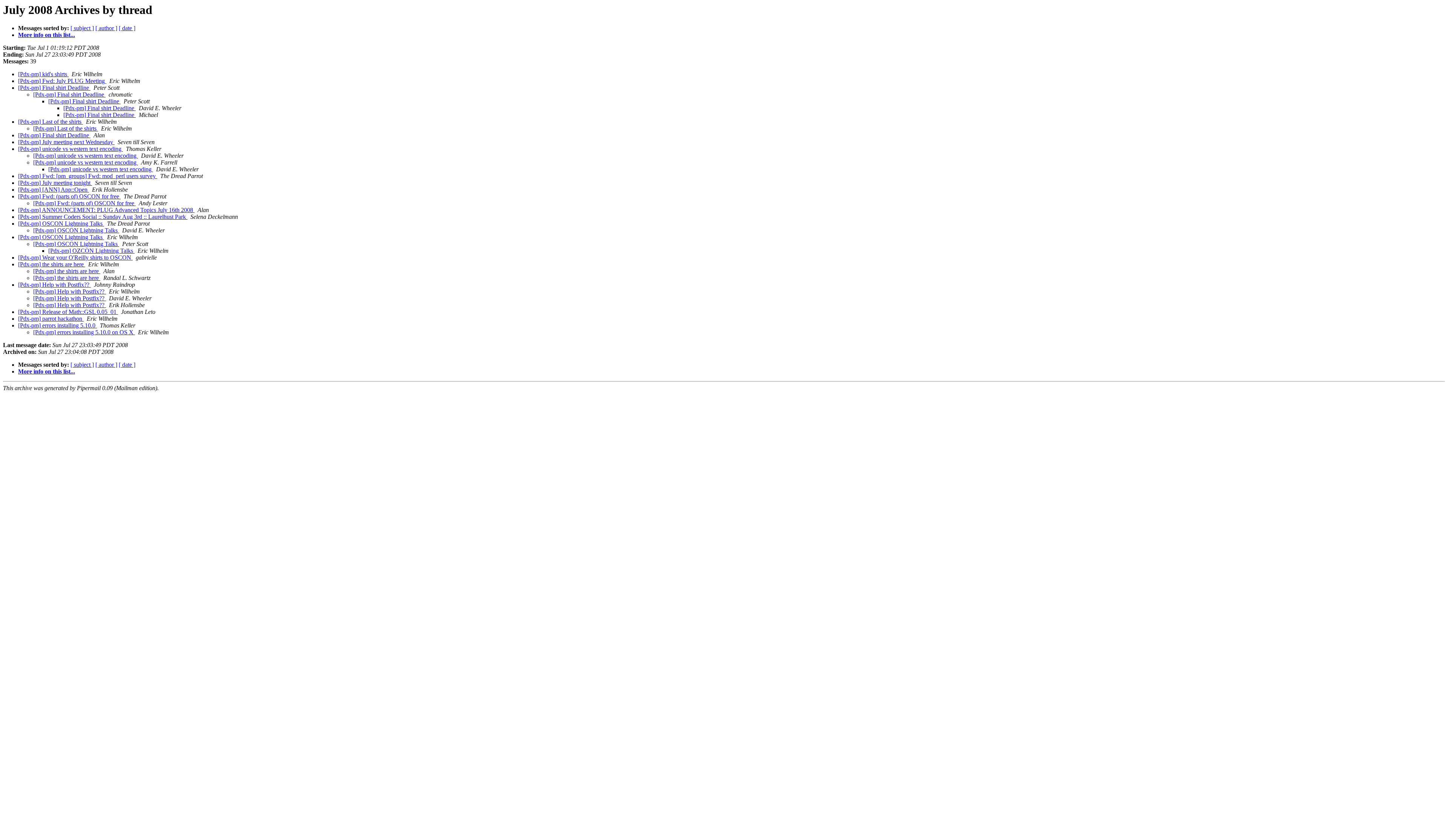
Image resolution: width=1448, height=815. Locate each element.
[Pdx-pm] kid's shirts (43, 74)
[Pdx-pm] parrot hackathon (51, 318)
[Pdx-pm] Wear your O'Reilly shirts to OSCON (75, 257)
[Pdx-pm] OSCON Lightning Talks (61, 223)
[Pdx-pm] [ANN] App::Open (53, 189)
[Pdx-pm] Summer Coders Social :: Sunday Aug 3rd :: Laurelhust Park (102, 217)
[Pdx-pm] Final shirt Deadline (54, 88)
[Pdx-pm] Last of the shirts (50, 121)
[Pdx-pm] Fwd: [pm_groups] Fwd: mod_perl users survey (87, 176)
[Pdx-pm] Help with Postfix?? (54, 284)
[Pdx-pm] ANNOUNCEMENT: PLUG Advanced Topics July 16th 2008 (106, 210)
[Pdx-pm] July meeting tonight (55, 183)
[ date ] (127, 28)
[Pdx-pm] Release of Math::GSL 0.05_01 (68, 312)
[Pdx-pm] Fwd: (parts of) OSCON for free (69, 196)
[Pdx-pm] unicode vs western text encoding (70, 149)
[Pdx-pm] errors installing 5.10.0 (57, 325)
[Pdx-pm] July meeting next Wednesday (66, 142)
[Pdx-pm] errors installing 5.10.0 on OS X (84, 332)
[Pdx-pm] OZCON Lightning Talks (91, 251)
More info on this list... (46, 35)
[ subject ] (82, 28)
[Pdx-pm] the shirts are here (51, 264)
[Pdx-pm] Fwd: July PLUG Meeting (62, 81)
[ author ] (106, 28)
